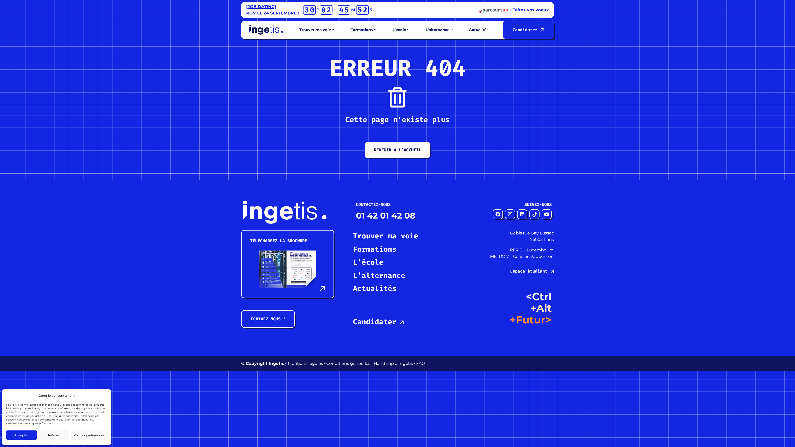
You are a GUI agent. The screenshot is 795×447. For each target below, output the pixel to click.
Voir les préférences (89, 435)
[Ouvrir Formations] (375, 30)
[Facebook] (498, 214)
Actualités (374, 288)
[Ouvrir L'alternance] (451, 30)
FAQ (420, 363)
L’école (368, 262)
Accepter (21, 435)
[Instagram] (510, 214)
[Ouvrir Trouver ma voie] (333, 30)
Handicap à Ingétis (393, 363)
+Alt (541, 308)
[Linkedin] (522, 214)
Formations (374, 249)
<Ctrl (539, 296)
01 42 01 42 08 (385, 215)
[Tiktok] (534, 214)
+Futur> (531, 320)
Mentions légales (305, 363)
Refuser (54, 435)
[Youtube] (547, 214)
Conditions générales (348, 363)
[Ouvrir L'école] (408, 30)
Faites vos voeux (530, 9)
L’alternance (379, 275)
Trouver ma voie (385, 236)
